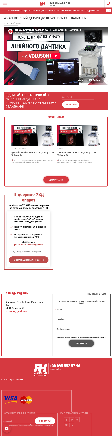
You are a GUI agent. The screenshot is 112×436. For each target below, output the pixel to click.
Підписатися (70, 105)
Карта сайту (55, 369)
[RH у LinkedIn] (72, 425)
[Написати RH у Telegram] (51, 5)
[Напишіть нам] (7, 429)
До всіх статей (56, 180)
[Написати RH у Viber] (54, 5)
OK (108, 10)
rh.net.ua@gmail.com (16, 311)
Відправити (81, 343)
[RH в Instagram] (77, 419)
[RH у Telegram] (72, 419)
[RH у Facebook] (66, 419)
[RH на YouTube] (66, 425)
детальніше (94, 11)
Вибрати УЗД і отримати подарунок (29, 260)
